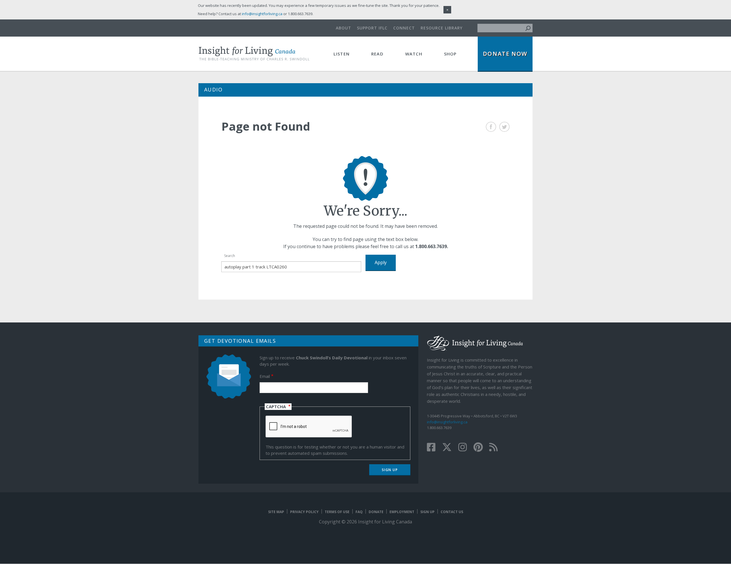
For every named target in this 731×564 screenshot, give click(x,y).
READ (377, 54)
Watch (413, 54)
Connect (404, 28)
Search (229, 255)
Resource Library (442, 28)
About (343, 28)
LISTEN (342, 54)
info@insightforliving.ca (447, 422)
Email (265, 376)
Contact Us (452, 511)
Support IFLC (372, 28)
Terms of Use (337, 511)
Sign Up (427, 511)
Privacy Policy (304, 511)
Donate (376, 511)
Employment (401, 511)
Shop (450, 54)
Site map (276, 511)
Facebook (491, 127)
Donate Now (505, 53)
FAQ (359, 511)
